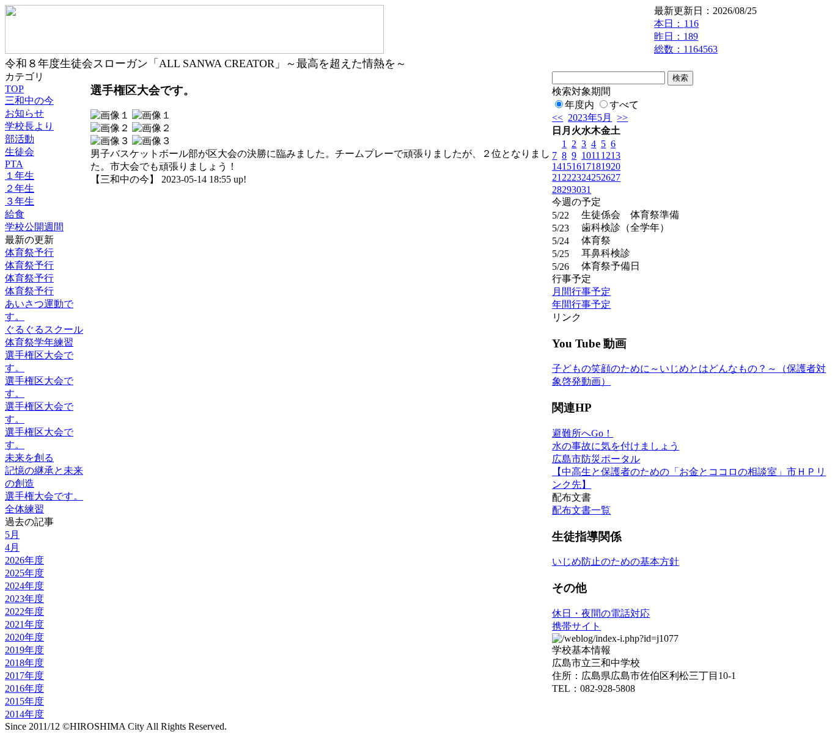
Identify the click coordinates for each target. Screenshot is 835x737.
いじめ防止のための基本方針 (615, 561)
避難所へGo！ (582, 433)
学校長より (29, 126)
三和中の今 (29, 100)
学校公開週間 (34, 227)
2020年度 (24, 637)
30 (576, 189)
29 (567, 189)
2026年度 (24, 560)
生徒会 (19, 152)
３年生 (19, 201)
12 (606, 155)
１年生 (19, 175)
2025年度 (24, 573)
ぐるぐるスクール (44, 329)
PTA (14, 164)
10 (586, 155)
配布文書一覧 (581, 510)
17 (586, 166)
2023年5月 (590, 117)
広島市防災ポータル (596, 459)
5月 (12, 534)
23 (576, 177)
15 (567, 166)
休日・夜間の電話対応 (601, 613)
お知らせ (24, 113)
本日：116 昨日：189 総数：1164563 (686, 36)
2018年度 (24, 663)
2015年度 (24, 701)
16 (576, 166)
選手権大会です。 (44, 496)
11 (595, 155)
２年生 (19, 188)
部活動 (19, 139)
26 (606, 177)
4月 (12, 547)
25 (596, 177)
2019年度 (24, 650)
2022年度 (24, 611)
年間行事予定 (581, 304)
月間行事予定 (581, 291)
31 (586, 189)
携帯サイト (576, 626)
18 (596, 166)
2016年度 (24, 688)
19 (606, 166)
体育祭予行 (29, 252)
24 (586, 177)
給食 (14, 214)
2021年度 (24, 624)
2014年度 (24, 714)
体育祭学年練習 (39, 342)
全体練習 (24, 509)
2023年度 (24, 599)
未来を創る (29, 457)
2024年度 (24, 586)
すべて (624, 105)
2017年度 (24, 675)
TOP (14, 89)
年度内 (579, 105)
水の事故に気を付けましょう (615, 446)
